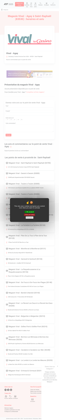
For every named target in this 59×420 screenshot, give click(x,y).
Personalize (29, 217)
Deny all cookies (30, 214)
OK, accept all (30, 211)
